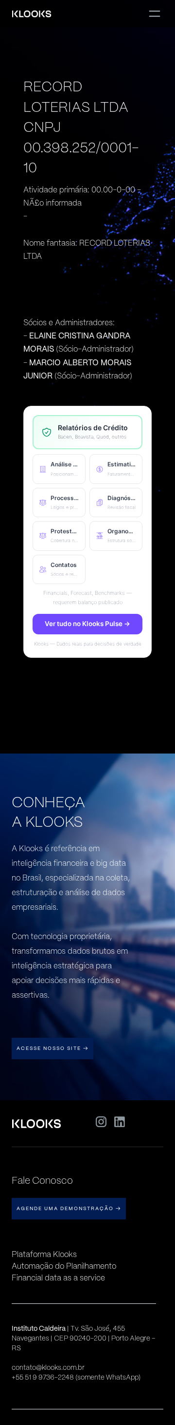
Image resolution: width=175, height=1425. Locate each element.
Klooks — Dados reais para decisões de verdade (87, 644)
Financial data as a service (58, 1278)
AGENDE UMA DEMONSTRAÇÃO (69, 1208)
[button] (59, 468)
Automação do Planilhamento (64, 1266)
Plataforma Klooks (44, 1254)
